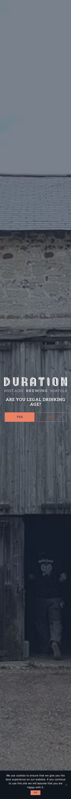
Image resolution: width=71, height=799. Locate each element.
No (51, 417)
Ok (35, 792)
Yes (20, 417)
